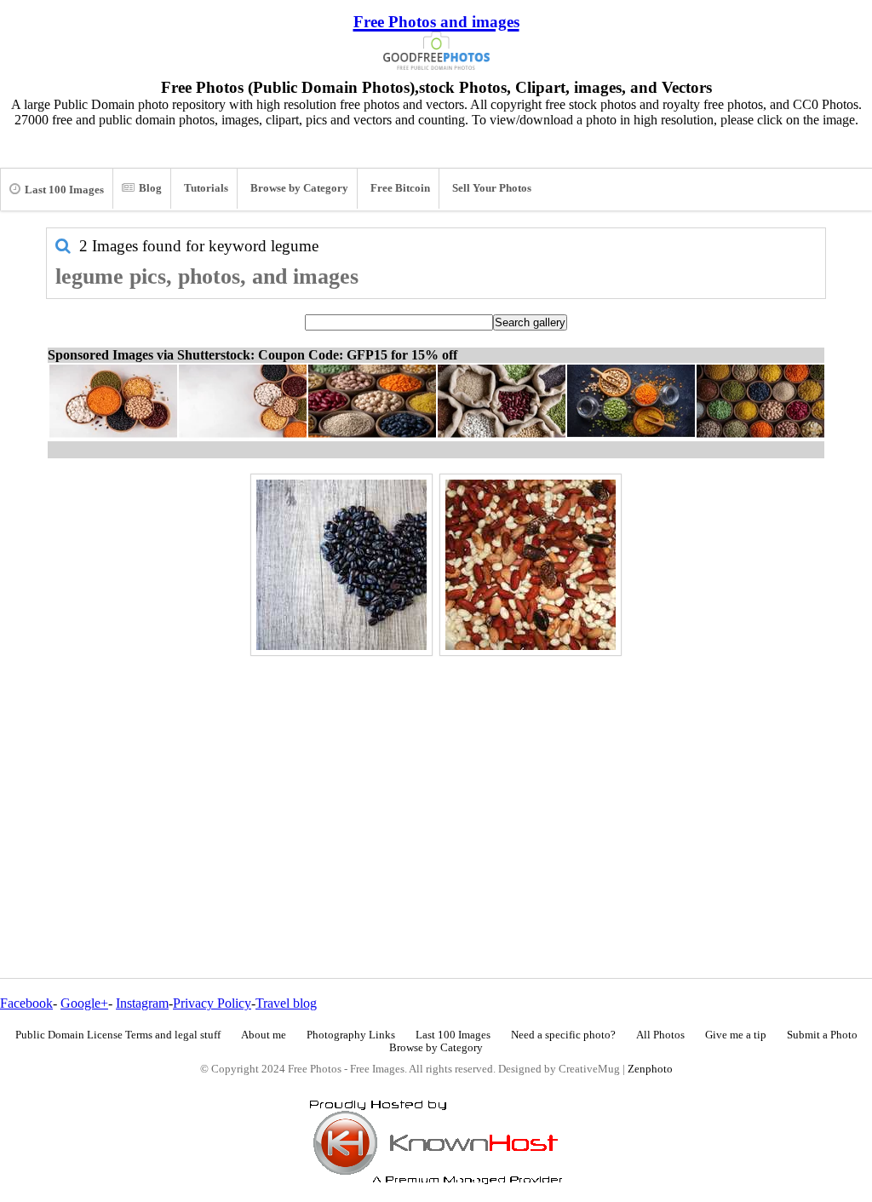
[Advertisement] (436, 780)
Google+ (84, 1003)
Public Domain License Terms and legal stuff (118, 1035)
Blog (150, 188)
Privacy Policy (212, 1003)
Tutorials (206, 188)
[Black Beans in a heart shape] (341, 565)
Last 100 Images (64, 190)
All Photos (660, 1035)
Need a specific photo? (563, 1035)
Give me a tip (735, 1035)
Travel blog (286, 1003)
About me (263, 1035)
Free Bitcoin (400, 188)
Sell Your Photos (491, 188)
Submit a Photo (822, 1035)
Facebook (26, 1003)
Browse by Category (299, 188)
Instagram (142, 1003)
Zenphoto (650, 1069)
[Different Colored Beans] (530, 565)
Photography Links (351, 1035)
